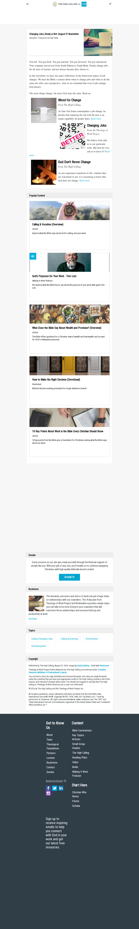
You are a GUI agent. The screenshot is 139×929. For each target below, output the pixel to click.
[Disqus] (69, 509)
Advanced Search (54, 781)
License (50, 757)
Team (49, 739)
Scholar (76, 805)
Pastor (75, 801)
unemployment (38, 646)
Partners (51, 753)
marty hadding (83, 665)
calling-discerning (69, 638)
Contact (50, 767)
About (30, 20)
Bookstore (51, 762)
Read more (96, 118)
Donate (39, 20)
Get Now (33, 618)
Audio (75, 767)
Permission (104, 665)
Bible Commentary (82, 730)
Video (75, 762)
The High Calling (80, 752)
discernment (92, 638)
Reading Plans (79, 757)
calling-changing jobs (42, 638)
